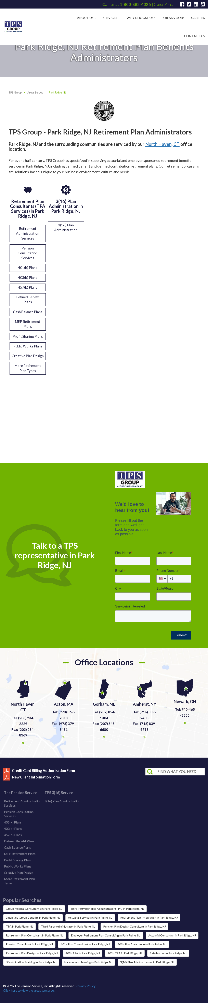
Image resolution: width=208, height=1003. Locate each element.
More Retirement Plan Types (27, 368)
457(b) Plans (27, 287)
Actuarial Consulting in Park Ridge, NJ (172, 935)
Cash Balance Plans (27, 312)
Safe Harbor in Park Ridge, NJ (168, 953)
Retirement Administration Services (27, 233)
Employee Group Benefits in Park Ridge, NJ (33, 917)
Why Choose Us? (141, 17)
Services (110, 17)
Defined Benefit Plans (28, 299)
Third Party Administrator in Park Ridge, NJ (68, 926)
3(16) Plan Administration (65, 227)
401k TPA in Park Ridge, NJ (83, 953)
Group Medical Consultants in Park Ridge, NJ (34, 908)
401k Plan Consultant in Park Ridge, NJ (85, 944)
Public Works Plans (27, 346)
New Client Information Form (36, 777)
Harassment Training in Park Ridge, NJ (88, 962)
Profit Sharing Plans (28, 336)
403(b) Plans (27, 277)
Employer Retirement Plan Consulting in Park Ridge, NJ (105, 935)
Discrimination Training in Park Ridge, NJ (31, 962)
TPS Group (15, 92)
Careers (198, 17)
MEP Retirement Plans (27, 324)
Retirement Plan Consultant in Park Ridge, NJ (34, 935)
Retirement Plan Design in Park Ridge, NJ (32, 953)
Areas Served (35, 92)
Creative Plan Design (28, 356)
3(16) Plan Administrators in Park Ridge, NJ (147, 962)
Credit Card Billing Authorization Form (43, 770)
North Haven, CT (162, 144)
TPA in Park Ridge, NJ (19, 926)
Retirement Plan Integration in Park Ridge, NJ (149, 917)
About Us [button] (85, 17)
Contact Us (194, 36)
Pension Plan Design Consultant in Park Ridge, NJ (134, 926)
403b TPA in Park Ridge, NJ (125, 953)
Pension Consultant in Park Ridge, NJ (29, 944)
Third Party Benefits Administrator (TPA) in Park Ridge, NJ (107, 908)
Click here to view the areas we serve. (28, 990)
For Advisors (172, 17)
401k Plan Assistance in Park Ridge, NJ (142, 944)
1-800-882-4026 (135, 4)
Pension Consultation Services (28, 253)
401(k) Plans (27, 268)
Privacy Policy (85, 986)
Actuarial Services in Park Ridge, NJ (90, 917)
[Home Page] (13, 26)
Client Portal (164, 4)
